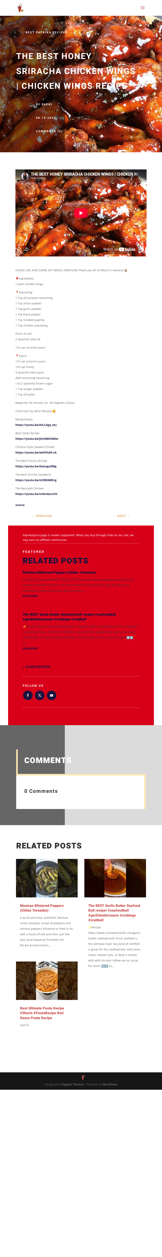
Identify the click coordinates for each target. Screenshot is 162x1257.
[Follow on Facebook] (28, 695)
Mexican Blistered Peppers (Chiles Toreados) (59, 572)
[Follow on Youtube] (51, 695)
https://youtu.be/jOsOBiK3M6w (36, 439)
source (19, 505)
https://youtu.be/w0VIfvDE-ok (36, 452)
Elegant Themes (72, 1084)
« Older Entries (36, 666)
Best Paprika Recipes (46, 32)
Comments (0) (49, 131)
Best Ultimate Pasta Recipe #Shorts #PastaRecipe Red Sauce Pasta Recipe (42, 1013)
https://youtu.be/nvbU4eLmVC (36, 494)
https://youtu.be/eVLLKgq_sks (36, 425)
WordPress (110, 1084)
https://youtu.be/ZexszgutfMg (36, 466)
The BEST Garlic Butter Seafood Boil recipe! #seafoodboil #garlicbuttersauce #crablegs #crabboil (69, 617)
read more (30, 596)
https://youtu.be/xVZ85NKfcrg (36, 480)
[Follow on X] (39, 695)
